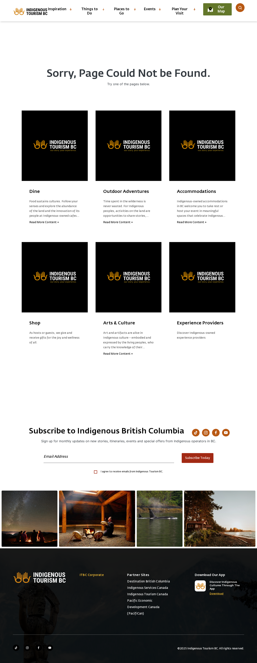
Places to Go (121, 11)
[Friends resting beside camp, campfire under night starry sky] (29, 519)
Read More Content (44, 222)
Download (216, 593)
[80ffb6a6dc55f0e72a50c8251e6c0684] (219, 519)
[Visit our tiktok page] (16, 648)
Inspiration (57, 9)
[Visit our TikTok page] (196, 432)
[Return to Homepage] (30, 11)
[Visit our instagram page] (27, 648)
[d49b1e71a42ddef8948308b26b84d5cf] (160, 519)
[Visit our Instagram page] (206, 432)
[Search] (240, 7)
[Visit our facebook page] (38, 648)
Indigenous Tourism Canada (147, 594)
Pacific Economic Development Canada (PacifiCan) (143, 607)
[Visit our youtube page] (50, 648)
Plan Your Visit (180, 11)
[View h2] (55, 145)
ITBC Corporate (92, 575)
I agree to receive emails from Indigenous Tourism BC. (132, 472)
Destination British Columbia (148, 581)
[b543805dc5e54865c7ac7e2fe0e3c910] (97, 519)
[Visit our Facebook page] (216, 432)
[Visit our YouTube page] (226, 432)
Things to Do (89, 11)
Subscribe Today (197, 458)
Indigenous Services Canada (147, 587)
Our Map (221, 9)
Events (150, 9)
